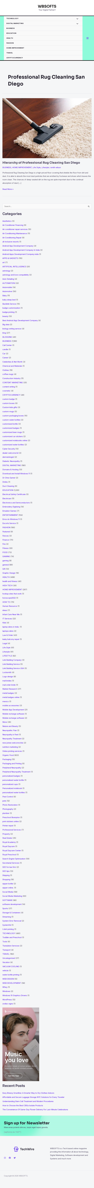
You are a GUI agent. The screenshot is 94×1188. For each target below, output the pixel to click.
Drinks (5, 482)
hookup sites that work (12, 594)
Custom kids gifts (9, 407)
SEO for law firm (9, 867)
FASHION (10, 43)
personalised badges (11, 776)
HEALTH (9, 38)
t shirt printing (8, 929)
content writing (8, 387)
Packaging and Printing (12, 763)
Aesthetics (7, 221)
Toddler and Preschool (12, 937)
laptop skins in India (10, 627)
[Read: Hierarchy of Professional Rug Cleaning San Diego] (47, 128)
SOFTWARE (7, 900)
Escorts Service (9, 523)
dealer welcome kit (10, 453)
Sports (5, 908)
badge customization (11, 308)
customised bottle (10, 424)
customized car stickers (12, 436)
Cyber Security (8, 449)
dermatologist (8, 457)
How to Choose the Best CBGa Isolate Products (22, 1105)
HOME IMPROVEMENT (15, 48)
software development (12, 904)
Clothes (5, 370)
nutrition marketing (10, 747)
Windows (6, 991)
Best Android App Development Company (20, 320)
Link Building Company (11, 660)
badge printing (8, 312)
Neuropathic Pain (9, 730)
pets (4, 801)
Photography (7, 809)
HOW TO (6, 602)
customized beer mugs (12, 432)
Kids (4, 622)
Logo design (7, 676)
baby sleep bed (9, 300)
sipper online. (8, 888)
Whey (4, 987)
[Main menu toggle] (87, 38)
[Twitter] (15, 1158)
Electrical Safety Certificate (14, 494)
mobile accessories (10, 705)
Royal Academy (9, 842)
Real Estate (7, 838)
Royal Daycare (8, 846)
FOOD (5, 552)
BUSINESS (10, 28)
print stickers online (10, 821)
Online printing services (12, 751)
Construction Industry (11, 378)
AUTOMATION (8, 283)
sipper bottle (7, 883)
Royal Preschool (9, 854)
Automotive (7, 291)
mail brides (7, 681)
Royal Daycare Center (11, 850)
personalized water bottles (13, 792)
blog (4, 333)
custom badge (8, 399)
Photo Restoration (10, 805)
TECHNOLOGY (12, 18)
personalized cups (10, 784)
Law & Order (7, 635)
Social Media (7, 892)
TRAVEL (9, 53)
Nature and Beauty (10, 726)
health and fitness (9, 581)
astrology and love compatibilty (15, 275)
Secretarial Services (10, 863)
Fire (4, 544)
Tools (4, 941)
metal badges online (10, 697)
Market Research (9, 689)
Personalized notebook (12, 788)
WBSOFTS (47, 6)
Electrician (6, 498)
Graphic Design (8, 573)
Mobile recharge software (13, 714)
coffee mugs (7, 374)
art (3, 262)
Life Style (37, 167)
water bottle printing (10, 975)
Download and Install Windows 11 (16, 473)
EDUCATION (11, 33)
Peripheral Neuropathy (11, 768)
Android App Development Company (17, 246)
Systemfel (6, 925)
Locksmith (6, 672)
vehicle (5, 970)
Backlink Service (9, 304)
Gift (3, 569)
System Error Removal (11, 921)
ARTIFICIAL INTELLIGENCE (14, 266)
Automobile (7, 287)
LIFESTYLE (7, 656)
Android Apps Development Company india (20, 254)
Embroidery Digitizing (11, 507)
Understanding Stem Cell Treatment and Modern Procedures (27, 1101)
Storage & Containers (11, 912)
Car (3, 353)
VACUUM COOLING (10, 966)
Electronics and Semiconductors (16, 502)
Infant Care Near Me (11, 614)
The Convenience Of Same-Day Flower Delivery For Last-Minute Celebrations (35, 1109)
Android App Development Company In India (21, 250)
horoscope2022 (9, 598)
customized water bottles (13, 444)
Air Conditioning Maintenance (14, 233)
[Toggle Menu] (76, 19)
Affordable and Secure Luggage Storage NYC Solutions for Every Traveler (34, 1097)
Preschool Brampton (11, 817)
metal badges (8, 693)
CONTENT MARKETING (12, 382)
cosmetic (6, 391)
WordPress (7, 999)
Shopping (6, 879)
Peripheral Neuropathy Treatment (16, 772)
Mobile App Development (13, 709)
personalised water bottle (13, 780)
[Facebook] (10, 1158)
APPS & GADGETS (10, 258)
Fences (5, 536)
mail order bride (9, 685)
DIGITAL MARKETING (15, 23)
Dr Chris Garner (8, 478)
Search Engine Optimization (13, 859)
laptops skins (7, 631)
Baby (4, 295)
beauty (5, 316)
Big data (5, 324)
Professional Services (11, 830)
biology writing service (11, 328)
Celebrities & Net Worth (12, 362)
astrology (6, 271)
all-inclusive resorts (10, 241)
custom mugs (8, 411)
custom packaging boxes (13, 415)
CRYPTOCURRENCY (14, 58)
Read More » (7, 189)
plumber (5, 813)
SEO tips (6, 871)
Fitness (5, 548)
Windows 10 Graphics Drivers (14, 995)
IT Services (7, 618)
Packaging (6, 759)
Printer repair (7, 825)
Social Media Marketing (12, 896)
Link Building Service (11, 664)
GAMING (6, 556)
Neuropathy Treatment (11, 738)
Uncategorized (8, 958)
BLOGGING (7, 337)
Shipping (6, 875)
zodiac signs (7, 1003)
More (4, 722)
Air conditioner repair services (15, 229)
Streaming (6, 917)
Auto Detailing (8, 279)
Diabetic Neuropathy (11, 461)
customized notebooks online (14, 440)
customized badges (10, 428)
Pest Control (7, 796)
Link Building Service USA (13, 668)
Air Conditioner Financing (12, 225)
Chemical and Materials (12, 366)
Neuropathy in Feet (10, 734)
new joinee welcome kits (12, 743)
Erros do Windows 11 (11, 519)
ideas (4, 610)
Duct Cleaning (8, 486)
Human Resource (9, 606)
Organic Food (8, 755)
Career (5, 357)
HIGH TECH (7, 585)
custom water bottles (11, 420)
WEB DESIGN (8, 979)
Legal (4, 643)
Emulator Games (9, 511)
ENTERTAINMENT (10, 515)
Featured (6, 531)
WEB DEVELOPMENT (11, 983)
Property (6, 834)
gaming (5, 560)
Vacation (6, 962)
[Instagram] (5, 1158)
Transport (6, 950)
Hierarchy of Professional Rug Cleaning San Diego (41, 163)
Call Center (7, 345)
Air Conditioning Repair (11, 237)
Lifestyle (45, 167)
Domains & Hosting (10, 469)
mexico (5, 701)
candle (5, 349)
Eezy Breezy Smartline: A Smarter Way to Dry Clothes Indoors (28, 1093)
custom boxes (8, 403)
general (5, 565)
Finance (5, 540)
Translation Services (10, 946)
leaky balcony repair (10, 639)
